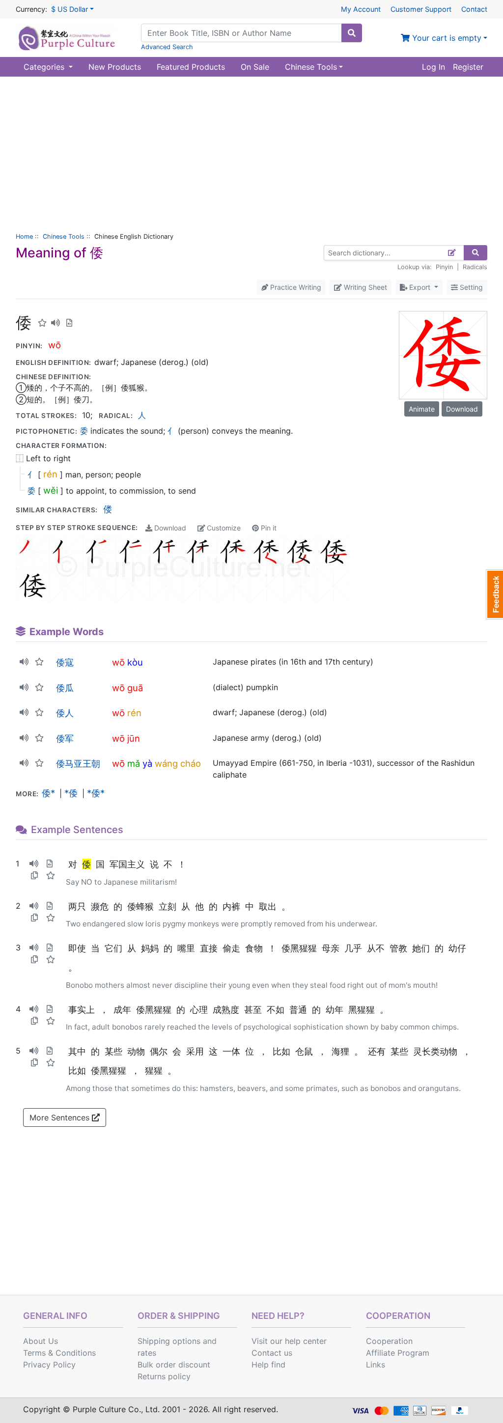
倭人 (65, 712)
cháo (190, 763)
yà (147, 763)
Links (375, 1364)
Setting (470, 287)
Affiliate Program (397, 1353)
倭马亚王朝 (78, 763)
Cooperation (389, 1341)
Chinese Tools (63, 236)
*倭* (96, 792)
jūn (133, 738)
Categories (45, 67)
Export (419, 287)
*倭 (71, 792)
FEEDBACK (494, 594)
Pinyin (444, 267)
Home (24, 236)
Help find (268, 1364)
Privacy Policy (49, 1364)
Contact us (272, 1353)
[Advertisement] (251, 150)
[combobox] (241, 33)
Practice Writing (294, 287)
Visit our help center (289, 1341)
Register (468, 67)
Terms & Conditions (59, 1353)
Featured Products (191, 67)
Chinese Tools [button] (311, 67)
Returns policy (164, 1376)
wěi (50, 490)
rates (147, 1353)
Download (169, 528)
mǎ (133, 763)
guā (135, 687)
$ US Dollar (69, 9)
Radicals (475, 267)
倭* (48, 792)
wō (54, 344)
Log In (433, 67)
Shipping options (169, 1341)
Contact (474, 9)
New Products (114, 67)
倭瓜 (65, 687)
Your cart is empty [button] (445, 38)
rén (50, 474)
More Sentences (60, 1117)
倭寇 (65, 662)
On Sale (255, 67)
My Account (361, 9)
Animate (422, 409)
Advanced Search (167, 47)
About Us (40, 1341)
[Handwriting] (452, 252)
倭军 (65, 738)
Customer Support (421, 9)
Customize (223, 528)
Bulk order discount (174, 1364)
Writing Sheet (364, 287)
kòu (135, 662)
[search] (351, 33)
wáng (166, 763)
